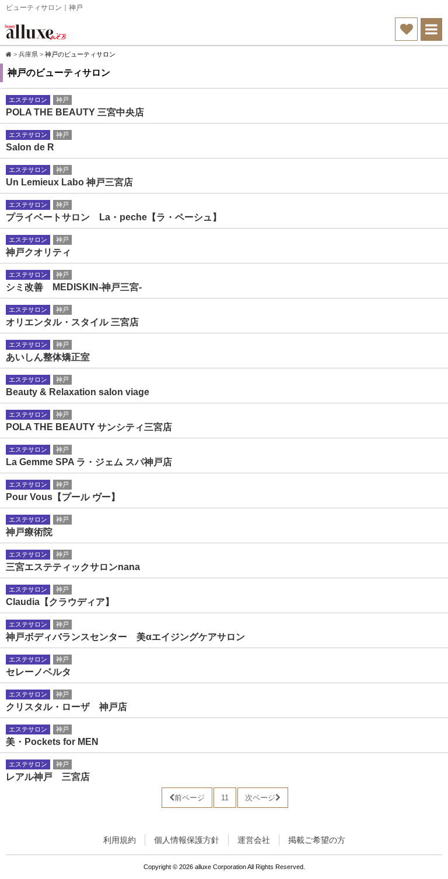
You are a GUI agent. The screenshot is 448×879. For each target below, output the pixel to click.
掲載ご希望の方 (316, 840)
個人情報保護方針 (186, 840)
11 (225, 797)
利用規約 (119, 840)
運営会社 (253, 840)
